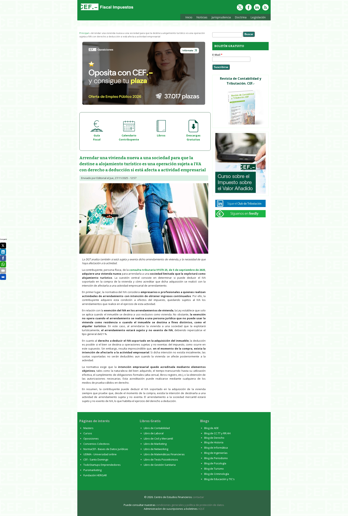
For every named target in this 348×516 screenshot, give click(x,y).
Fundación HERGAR (95, 475)
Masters (88, 428)
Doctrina (239, 18)
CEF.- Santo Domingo (95, 459)
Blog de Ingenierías (216, 453)
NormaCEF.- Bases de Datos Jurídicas (105, 449)
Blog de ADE (211, 428)
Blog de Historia (213, 442)
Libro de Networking (156, 449)
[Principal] (106, 10)
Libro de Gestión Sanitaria (160, 465)
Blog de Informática (216, 447)
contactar (198, 497)
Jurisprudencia (220, 18)
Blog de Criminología (216, 474)
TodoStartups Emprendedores (102, 465)
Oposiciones (91, 438)
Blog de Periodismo (216, 458)
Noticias (201, 17)
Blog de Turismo (214, 468)
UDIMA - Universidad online (100, 454)
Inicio (188, 17)
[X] (3, 246)
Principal (84, 33)
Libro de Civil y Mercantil (158, 438)
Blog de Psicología (215, 463)
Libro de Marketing (155, 444)
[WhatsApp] (3, 264)
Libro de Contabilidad (157, 428)
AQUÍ (201, 509)
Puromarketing (92, 470)
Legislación (257, 18)
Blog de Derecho (214, 438)
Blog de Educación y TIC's (219, 479)
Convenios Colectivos (96, 444)
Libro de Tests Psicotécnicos (161, 459)
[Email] (3, 271)
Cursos (87, 433)
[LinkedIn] (3, 252)
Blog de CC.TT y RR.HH (217, 433)
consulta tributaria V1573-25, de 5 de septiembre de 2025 (167, 270)
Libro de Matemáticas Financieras (164, 454)
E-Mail (217, 55)
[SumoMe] (3, 277)
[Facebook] (3, 258)
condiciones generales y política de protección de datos (190, 505)
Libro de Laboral (154, 433)
